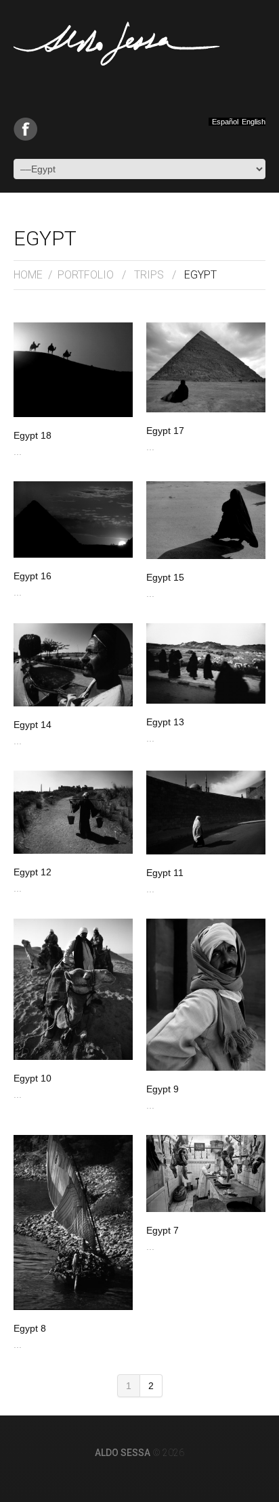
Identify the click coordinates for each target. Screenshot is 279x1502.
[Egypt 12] (73, 812)
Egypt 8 (30, 1328)
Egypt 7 (162, 1230)
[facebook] (25, 129)
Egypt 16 (32, 576)
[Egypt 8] (73, 1222)
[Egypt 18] (73, 369)
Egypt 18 (32, 435)
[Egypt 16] (73, 519)
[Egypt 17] (205, 367)
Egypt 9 (162, 1089)
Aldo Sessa (122, 1452)
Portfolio (86, 274)
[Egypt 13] (205, 663)
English (253, 122)
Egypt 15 (165, 577)
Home (28, 274)
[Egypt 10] (73, 989)
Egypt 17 (165, 430)
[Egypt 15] (205, 520)
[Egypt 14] (73, 664)
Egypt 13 (165, 722)
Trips (149, 274)
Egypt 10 (32, 1078)
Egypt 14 (32, 724)
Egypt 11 (165, 872)
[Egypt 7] (205, 1173)
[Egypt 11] (205, 812)
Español (225, 122)
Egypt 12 (32, 872)
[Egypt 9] (205, 995)
